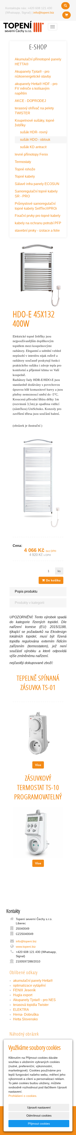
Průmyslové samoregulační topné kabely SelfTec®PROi (36, 206)
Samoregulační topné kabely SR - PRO (36, 193)
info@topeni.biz (43, 12)
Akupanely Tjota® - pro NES (34, 1000)
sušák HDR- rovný (34, 132)
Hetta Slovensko (25, 1019)
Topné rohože (25, 169)
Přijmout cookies (39, 1123)
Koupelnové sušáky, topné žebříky (34, 123)
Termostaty (23, 162)
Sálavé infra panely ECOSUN (37, 184)
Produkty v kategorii (29, 602)
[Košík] (66, 15)
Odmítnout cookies (39, 1115)
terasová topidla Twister (31, 1005)
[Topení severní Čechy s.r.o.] (23, 26)
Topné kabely (25, 176)
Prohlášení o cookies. (22, 1095)
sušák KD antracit (33, 147)
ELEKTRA (21, 1009)
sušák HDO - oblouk (35, 139)
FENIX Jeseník (24, 990)
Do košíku (53, 580)
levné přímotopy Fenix (31, 154)
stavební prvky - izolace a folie (37, 230)
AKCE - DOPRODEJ (30, 101)
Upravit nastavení (39, 1107)
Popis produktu (26, 591)
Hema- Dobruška (26, 1014)
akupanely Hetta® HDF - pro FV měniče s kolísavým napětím (36, 88)
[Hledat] (65, 5)
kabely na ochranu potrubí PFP (38, 223)
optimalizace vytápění (29, 985)
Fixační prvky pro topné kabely (37, 215)
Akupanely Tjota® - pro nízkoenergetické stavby (33, 74)
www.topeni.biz (26, 946)
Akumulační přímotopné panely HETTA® (38, 61)
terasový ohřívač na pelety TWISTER (34, 110)
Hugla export (22, 995)
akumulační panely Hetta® (33, 980)
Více (38, 765)
